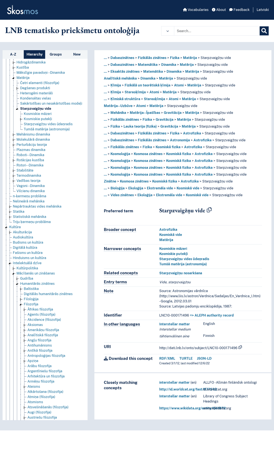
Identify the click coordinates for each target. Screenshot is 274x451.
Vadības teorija (28, 181)
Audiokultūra (23, 237)
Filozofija (31, 304)
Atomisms (35, 402)
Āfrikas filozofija (40, 309)
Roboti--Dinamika (30, 155)
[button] (167, 31)
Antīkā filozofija (39, 350)
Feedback (241, 10)
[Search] (264, 31)
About (220, 10)
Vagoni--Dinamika (30, 186)
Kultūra (15, 227)
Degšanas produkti (35, 88)
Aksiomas (35, 325)
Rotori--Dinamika (29, 165)
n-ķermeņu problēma (29, 196)
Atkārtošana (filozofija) (45, 392)
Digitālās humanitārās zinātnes (48, 294)
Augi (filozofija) (39, 412)
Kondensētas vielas (35, 98)
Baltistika (31, 289)
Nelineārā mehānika (29, 201)
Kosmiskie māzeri (38, 114)
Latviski (263, 10)
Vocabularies (197, 10)
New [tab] (77, 54)
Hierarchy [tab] (35, 54)
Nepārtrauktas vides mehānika (37, 206)
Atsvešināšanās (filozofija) (47, 407)
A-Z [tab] (13, 54)
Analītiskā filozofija (42, 335)
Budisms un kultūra (28, 242)
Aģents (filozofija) (41, 314)
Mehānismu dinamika (33, 134)
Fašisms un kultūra (28, 253)
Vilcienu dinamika (30, 191)
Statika (18, 212)
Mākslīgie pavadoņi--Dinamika (40, 73)
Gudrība (26, 278)
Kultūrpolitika (27, 268)
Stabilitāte (24, 170)
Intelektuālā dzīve (27, 263)
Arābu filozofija (39, 366)
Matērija (23, 78)
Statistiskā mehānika (29, 217)
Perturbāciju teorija (31, 145)
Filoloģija (31, 299)
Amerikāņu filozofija (43, 330)
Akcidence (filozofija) (44, 320)
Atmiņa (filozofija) (41, 397)
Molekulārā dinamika (33, 139)
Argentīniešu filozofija (44, 371)
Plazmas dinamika (30, 150)
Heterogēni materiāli (36, 93)
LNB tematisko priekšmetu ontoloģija (72, 30)
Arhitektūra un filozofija (46, 376)
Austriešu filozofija (42, 417)
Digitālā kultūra (25, 248)
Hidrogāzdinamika (31, 62)
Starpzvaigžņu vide (35, 109)
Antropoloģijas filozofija (46, 356)
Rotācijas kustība (30, 160)
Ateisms (33, 387)
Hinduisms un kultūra (29, 258)
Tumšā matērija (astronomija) (47, 129)
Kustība (22, 67)
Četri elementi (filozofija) (39, 83)
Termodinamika (28, 175)
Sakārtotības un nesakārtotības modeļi (51, 103)
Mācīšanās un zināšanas (35, 273)
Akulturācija (22, 232)
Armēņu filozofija (40, 381)
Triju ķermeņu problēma (32, 222)
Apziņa (32, 361)
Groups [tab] (56, 54)
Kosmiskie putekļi (38, 119)
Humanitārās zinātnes (37, 284)
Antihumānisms (39, 345)
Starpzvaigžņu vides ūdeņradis (48, 124)
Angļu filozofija (39, 340)
